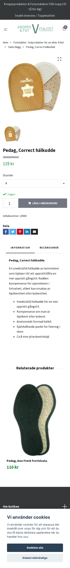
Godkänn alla (35, 547)
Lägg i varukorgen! (44, 223)
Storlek (8, 195)
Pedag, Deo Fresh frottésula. (27, 481)
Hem (5, 62)
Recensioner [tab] (49, 267)
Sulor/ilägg (14, 67)
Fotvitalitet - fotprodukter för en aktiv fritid (38, 62)
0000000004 (10, 177)
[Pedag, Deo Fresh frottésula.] (35, 440)
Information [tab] (20, 267)
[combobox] (35, 204)
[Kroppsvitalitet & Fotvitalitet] (35, 39)
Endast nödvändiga (35, 557)
